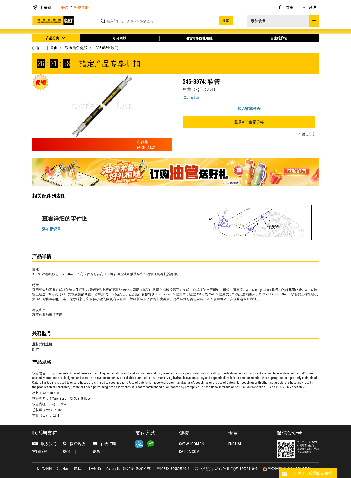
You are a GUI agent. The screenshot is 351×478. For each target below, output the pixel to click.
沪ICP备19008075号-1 (173, 469)
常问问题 (40, 452)
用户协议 (93, 469)
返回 (39, 47)
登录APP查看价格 (249, 122)
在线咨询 (108, 444)
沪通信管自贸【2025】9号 (236, 469)
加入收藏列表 (249, 108)
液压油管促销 (76, 47)
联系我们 (48, 444)
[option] (102, 106)
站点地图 (44, 469)
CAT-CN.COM (189, 452)
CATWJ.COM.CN (191, 444)
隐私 (77, 469)
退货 (96, 452)
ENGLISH (235, 444)
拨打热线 (77, 444)
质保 (66, 452)
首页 (54, 47)
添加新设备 (51, 229)
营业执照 (202, 469)
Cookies (63, 469)
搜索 (225, 21)
